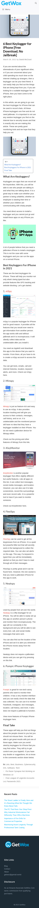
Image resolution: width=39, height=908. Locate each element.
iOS (4, 768)
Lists (7, 764)
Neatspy (6, 613)
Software (11, 768)
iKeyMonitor (8, 473)
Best (12, 764)
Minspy (6, 406)
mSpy (9, 291)
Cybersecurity (29, 764)
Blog (6, 866)
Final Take (8, 170)
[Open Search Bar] (36, 3)
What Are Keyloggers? (12, 165)
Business (19, 764)
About (6, 872)
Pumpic (6, 690)
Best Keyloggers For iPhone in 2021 (17, 167)
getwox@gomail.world (12, 875)
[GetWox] (12, 3)
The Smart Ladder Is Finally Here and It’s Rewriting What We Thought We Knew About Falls (18, 803)
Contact (7, 869)
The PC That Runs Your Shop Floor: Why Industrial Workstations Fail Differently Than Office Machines (18, 812)
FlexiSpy (6, 539)
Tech (18, 768)
